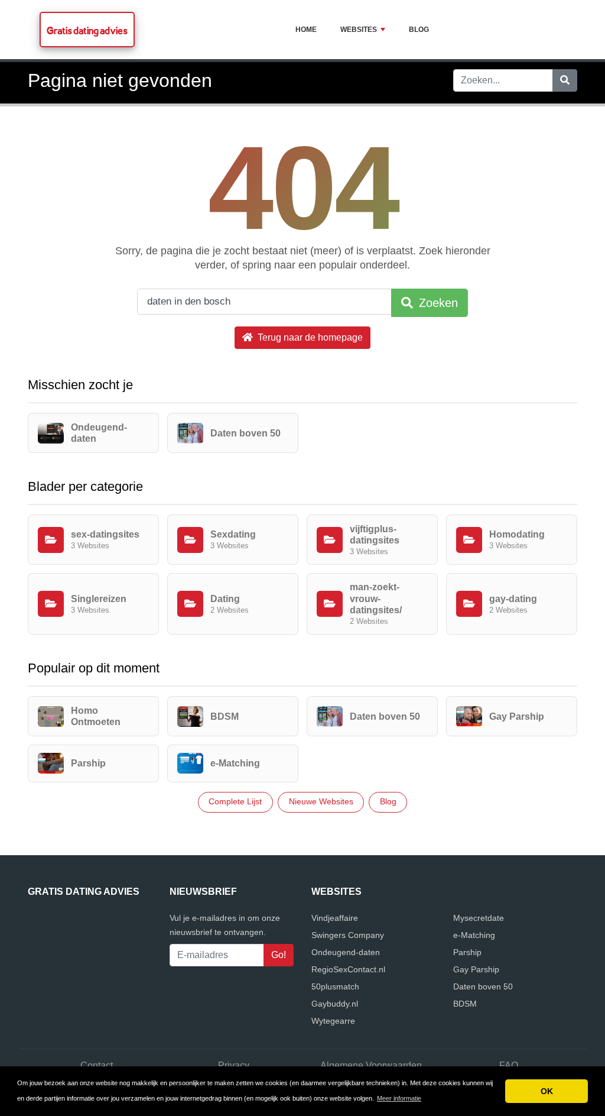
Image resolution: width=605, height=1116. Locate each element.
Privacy (233, 1065)
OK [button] (547, 1091)
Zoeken (436, 302)
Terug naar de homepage (309, 337)
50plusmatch (335, 986)
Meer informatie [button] (399, 1098)
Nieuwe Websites (321, 801)
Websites (358, 29)
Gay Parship (476, 969)
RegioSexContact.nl (348, 969)
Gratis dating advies (87, 30)
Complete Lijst (235, 801)
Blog (419, 29)
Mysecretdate (478, 918)
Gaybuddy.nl (334, 1003)
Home (306, 29)
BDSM (465, 1003)
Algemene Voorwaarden (371, 1065)
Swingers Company (347, 935)
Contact (96, 1065)
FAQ (508, 1065)
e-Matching (474, 935)
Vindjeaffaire (334, 918)
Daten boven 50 (483, 986)
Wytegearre (333, 1021)
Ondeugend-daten (345, 952)
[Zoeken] (564, 80)
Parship (467, 952)
